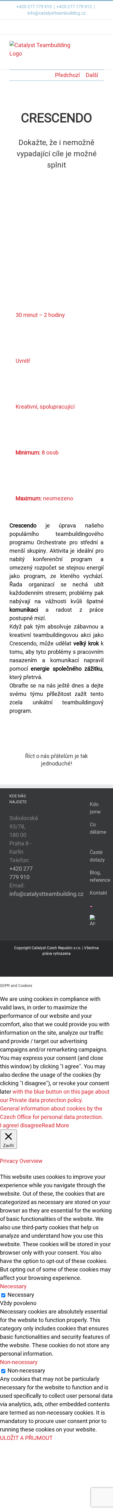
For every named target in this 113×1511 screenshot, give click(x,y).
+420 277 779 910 (34, 6)
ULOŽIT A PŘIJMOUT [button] (26, 1438)
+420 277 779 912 (74, 6)
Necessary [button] (13, 1286)
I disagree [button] (29, 1125)
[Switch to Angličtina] (90, 921)
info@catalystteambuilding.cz (56, 13)
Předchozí (67, 75)
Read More (55, 1125)
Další (92, 75)
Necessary (21, 1294)
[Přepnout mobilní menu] (101, 44)
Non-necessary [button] (19, 1362)
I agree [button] (8, 1125)
